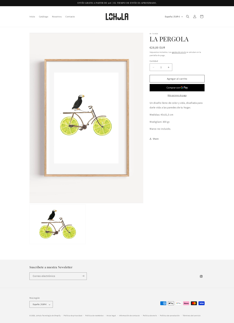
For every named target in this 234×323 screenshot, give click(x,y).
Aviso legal (111, 315)
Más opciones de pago (177, 95)
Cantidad (154, 61)
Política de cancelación (170, 315)
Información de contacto (129, 315)
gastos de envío (179, 52)
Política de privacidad (73, 315)
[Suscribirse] (83, 276)
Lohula (39, 316)
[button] (187, 16)
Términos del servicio (192, 315)
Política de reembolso (94, 315)
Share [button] (156, 138)
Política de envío (150, 315)
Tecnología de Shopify (51, 316)
